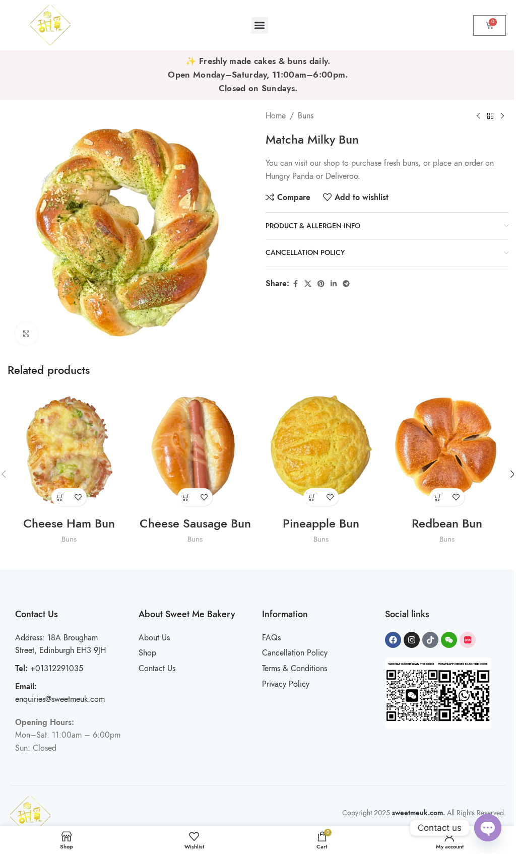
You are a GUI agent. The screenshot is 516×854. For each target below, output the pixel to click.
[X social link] (307, 284)
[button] (259, 25)
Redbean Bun (447, 523)
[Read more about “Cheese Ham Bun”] (60, 497)
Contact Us (157, 668)
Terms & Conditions (294, 668)
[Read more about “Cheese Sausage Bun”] (186, 497)
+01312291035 (49, 668)
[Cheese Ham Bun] (69, 449)
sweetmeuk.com (417, 813)
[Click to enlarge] (26, 333)
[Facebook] (393, 640)
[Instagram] (412, 640)
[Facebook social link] (295, 284)
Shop (147, 653)
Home (276, 115)
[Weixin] (449, 640)
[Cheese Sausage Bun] (195, 449)
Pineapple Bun (321, 523)
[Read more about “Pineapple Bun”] (312, 497)
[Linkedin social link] (334, 284)
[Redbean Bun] (446, 449)
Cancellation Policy (295, 653)
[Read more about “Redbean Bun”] (438, 497)
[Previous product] (478, 116)
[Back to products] (490, 116)
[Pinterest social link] (321, 284)
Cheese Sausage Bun (195, 523)
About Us (154, 637)
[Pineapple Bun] (321, 449)
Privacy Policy (285, 684)
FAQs (271, 637)
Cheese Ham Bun (69, 523)
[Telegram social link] (346, 284)
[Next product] (502, 116)
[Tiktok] (430, 640)
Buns (305, 115)
